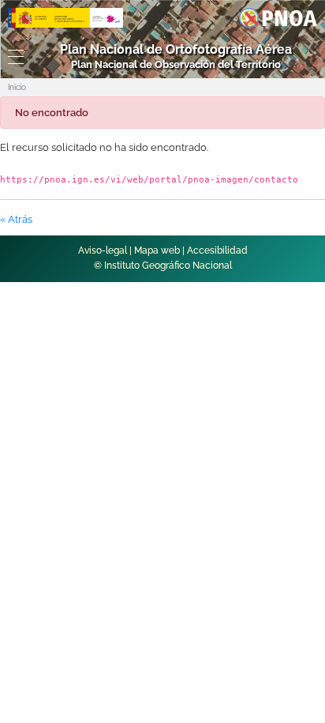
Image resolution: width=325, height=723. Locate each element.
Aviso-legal (102, 250)
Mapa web (157, 250)
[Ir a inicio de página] (292, 470)
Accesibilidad (217, 250)
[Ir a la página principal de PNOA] (278, 17)
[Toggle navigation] (13, 57)
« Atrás (16, 219)
